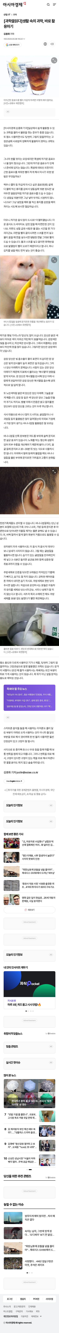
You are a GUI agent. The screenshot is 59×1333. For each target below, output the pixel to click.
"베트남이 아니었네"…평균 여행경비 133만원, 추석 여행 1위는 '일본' (29, 694)
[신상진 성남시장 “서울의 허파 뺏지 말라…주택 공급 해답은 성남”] (47, 1165)
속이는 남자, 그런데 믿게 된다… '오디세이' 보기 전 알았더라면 (39, 1233)
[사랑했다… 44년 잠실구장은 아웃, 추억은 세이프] (13, 1269)
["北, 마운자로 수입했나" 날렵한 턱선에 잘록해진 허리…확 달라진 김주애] (12, 848)
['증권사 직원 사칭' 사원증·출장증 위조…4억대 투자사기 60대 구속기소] (12, 890)
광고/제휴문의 (19, 1306)
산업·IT (7, 15)
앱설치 (23, 1298)
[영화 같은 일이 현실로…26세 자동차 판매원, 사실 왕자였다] (12, 904)
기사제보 (29, 1311)
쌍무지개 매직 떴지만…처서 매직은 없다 (40, 1218)
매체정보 (34, 1316)
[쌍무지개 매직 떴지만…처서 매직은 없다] (13, 1223)
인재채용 (32, 1306)
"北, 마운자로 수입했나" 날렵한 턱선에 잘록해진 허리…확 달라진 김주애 (38, 843)
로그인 (9, 1298)
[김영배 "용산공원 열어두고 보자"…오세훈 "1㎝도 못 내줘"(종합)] (47, 1151)
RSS (37, 1311)
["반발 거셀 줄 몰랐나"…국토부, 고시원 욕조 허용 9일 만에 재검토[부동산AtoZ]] (47, 1121)
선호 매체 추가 (14, 45)
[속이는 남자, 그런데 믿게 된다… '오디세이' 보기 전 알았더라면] (13, 1238)
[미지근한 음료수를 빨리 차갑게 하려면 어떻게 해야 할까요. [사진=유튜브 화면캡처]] (29, 76)
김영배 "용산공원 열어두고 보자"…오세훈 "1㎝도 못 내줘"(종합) (21, 1147)
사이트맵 (49, 1298)
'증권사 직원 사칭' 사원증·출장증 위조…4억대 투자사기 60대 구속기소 (38, 885)
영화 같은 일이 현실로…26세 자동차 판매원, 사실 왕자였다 (38, 899)
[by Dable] (50, 1177)
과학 (15, 15)
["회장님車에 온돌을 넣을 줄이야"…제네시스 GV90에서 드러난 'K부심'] (12, 876)
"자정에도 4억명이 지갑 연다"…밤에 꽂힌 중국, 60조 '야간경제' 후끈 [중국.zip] (29, 700)
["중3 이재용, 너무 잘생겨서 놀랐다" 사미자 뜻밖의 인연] (12, 862)
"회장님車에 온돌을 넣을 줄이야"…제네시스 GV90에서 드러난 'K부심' (38, 871)
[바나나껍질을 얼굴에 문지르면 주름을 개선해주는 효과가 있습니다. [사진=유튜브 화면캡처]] (29, 287)
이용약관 (24, 1316)
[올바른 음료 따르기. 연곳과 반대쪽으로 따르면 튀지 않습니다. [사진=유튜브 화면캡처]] (29, 624)
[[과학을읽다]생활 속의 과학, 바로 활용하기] (29, 490)
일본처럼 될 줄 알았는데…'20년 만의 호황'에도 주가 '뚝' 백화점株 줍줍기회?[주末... (29, 706)
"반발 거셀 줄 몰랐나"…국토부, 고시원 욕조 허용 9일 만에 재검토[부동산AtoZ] (22, 1118)
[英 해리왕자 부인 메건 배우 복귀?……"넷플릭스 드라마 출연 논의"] (47, 1136)
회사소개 (7, 1306)
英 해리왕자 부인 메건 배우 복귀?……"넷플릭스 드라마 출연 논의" (21, 1132)
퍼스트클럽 (7, 1311)
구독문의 (19, 1311)
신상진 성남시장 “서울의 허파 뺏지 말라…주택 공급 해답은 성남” (22, 1162)
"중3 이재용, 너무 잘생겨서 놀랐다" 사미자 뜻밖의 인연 (38, 857)
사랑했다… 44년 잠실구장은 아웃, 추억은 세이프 (39, 1263)
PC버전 (36, 1298)
